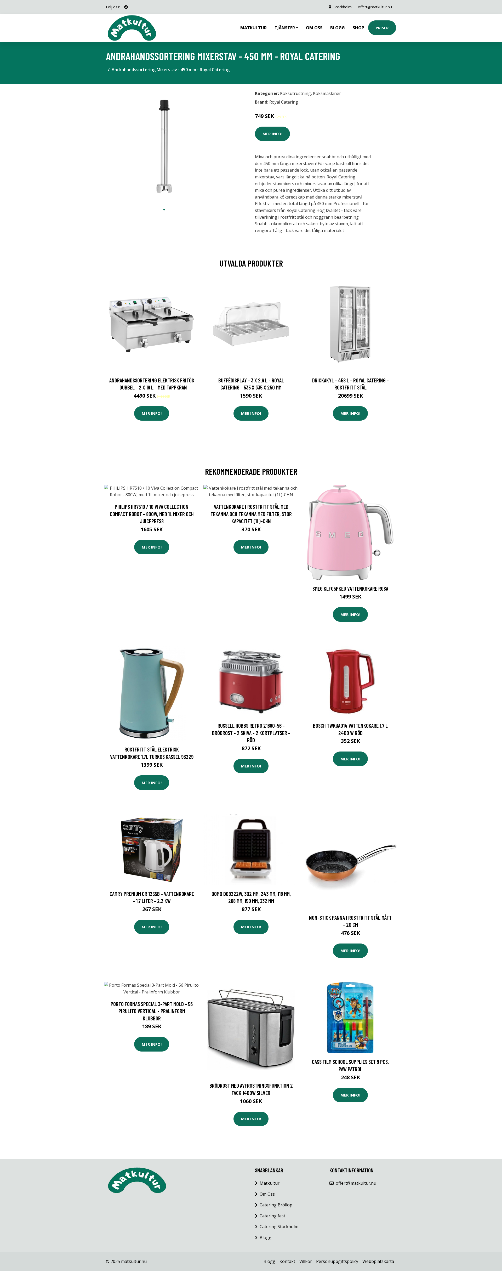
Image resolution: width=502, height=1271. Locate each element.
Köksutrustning (295, 93)
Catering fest (272, 1216)
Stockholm (343, 6)
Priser (382, 27)
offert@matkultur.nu (375, 6)
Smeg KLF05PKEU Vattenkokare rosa (350, 588)
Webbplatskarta (378, 1261)
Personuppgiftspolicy (337, 1261)
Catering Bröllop (276, 1205)
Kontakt (287, 1261)
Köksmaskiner (327, 93)
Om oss (314, 28)
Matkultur (253, 28)
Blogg (337, 28)
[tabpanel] (164, 146)
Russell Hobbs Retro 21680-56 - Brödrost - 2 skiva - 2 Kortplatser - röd (251, 732)
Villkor (305, 1261)
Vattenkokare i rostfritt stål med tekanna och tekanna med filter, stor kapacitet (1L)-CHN (251, 513)
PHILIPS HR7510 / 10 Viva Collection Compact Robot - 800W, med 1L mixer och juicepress (152, 513)
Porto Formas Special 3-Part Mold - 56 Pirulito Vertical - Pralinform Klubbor (152, 1011)
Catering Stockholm (279, 1226)
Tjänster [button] (285, 28)
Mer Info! (272, 133)
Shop (358, 28)
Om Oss (267, 1194)
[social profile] (126, 7)
